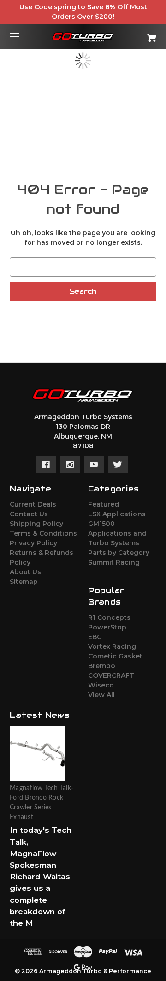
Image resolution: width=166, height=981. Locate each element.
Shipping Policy (36, 523)
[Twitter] (118, 464)
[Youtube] (94, 464)
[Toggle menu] (22, 36)
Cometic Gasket (115, 656)
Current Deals (33, 504)
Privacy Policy (33, 543)
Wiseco (101, 685)
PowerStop (107, 627)
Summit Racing (114, 562)
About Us (25, 572)
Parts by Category (118, 552)
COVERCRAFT (111, 675)
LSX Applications (117, 514)
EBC (94, 637)
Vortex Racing (112, 646)
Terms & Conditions (43, 533)
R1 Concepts (109, 617)
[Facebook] (46, 464)
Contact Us (29, 514)
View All (101, 695)
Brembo (101, 666)
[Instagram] (70, 464)
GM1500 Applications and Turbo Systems (117, 533)
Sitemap (24, 581)
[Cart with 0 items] (141, 34)
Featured (103, 504)
